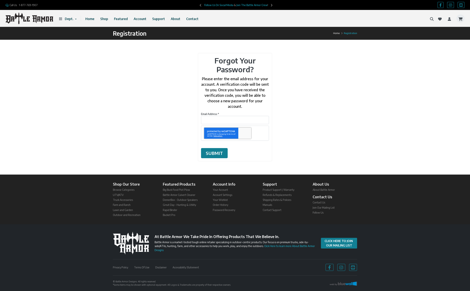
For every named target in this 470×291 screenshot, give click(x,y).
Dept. (69, 19)
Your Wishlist (220, 199)
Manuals (267, 204)
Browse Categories (123, 189)
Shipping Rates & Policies (277, 199)
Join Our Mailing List (324, 207)
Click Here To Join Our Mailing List (339, 243)
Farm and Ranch (122, 204)
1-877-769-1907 (28, 5)
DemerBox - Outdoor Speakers (180, 199)
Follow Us (318, 212)
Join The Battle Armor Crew (251, 5)
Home (89, 19)
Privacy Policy (120, 267)
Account (140, 19)
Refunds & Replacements (277, 194)
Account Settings (222, 194)
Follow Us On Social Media (218, 5)
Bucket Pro (169, 215)
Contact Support (272, 210)
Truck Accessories (123, 199)
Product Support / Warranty (278, 189)
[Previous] (201, 5)
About (175, 19)
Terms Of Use (141, 267)
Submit (214, 153)
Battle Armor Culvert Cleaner (179, 194)
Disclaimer (161, 267)
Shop (104, 19)
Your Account (220, 189)
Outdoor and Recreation (126, 215)
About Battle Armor (324, 189)
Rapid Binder (170, 210)
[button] (432, 18)
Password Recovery (224, 210)
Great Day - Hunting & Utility (179, 204)
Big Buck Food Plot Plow (176, 189)
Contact (192, 19)
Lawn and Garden (123, 210)
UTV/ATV (118, 194)
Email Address (210, 114)
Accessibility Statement (186, 267)
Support (158, 19)
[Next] (271, 5)
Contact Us (319, 202)
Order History (220, 204)
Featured (121, 19)
